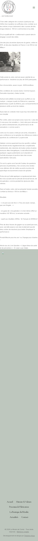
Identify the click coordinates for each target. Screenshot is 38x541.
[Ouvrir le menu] (35, 7)
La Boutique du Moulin (19, 512)
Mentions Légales (23, 532)
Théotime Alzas (29, 536)
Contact (24, 517)
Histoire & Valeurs (23, 501)
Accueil (10, 501)
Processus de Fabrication (19, 506)
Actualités (14, 517)
